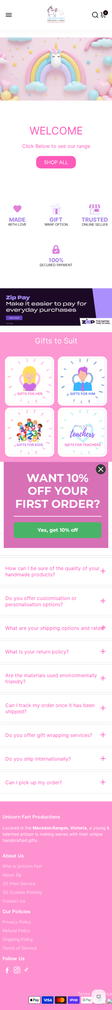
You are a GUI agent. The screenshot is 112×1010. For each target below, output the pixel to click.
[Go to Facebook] (7, 971)
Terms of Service (19, 948)
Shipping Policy (17, 939)
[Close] (100, 469)
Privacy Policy (16, 921)
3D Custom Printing (22, 892)
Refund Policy (16, 930)
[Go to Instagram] (17, 971)
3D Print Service (18, 883)
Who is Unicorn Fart (22, 866)
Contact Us (13, 901)
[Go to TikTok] (26, 971)
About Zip (11, 874)
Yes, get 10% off (58, 530)
